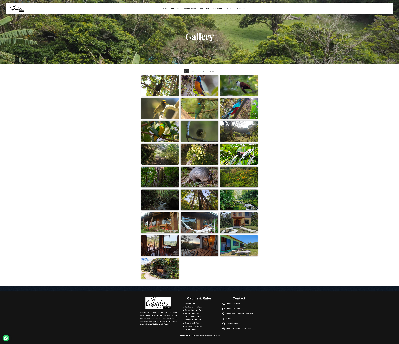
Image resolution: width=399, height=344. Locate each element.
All (186, 71)
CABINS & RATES (189, 8)
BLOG (229, 8)
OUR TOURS (204, 8)
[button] (6, 338)
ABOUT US (175, 8)
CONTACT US (240, 8)
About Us (167, 324)
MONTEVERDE (217, 8)
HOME (165, 8)
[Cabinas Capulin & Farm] (16, 8)
